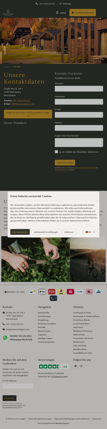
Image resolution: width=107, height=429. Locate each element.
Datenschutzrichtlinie (80, 220)
